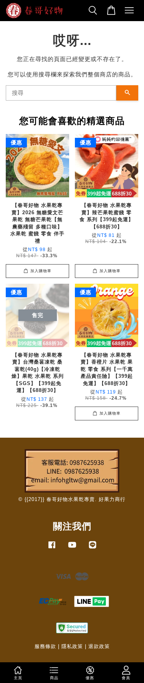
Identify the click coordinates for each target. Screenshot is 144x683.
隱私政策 (72, 646)
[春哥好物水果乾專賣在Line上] (92, 548)
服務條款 (45, 646)
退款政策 (99, 646)
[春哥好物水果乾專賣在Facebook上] (51, 548)
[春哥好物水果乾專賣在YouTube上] (72, 548)
